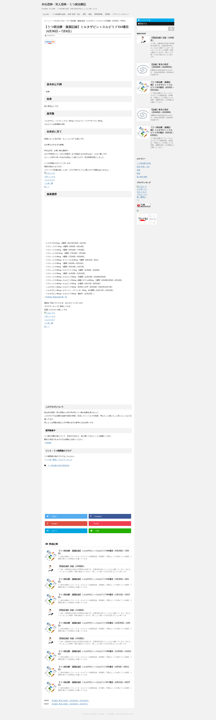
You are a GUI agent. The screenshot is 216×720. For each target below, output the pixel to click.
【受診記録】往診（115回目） (71, 610)
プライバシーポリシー (121, 14)
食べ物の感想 (142, 177)
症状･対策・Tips (74, 14)
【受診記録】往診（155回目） (71, 566)
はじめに (46, 14)
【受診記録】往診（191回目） (71, 638)
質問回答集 (98, 14)
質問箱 (107, 14)
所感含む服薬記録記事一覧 (56, 297)
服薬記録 (65, 465)
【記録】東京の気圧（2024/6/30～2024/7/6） (70, 704)
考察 (84, 14)
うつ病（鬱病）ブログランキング (59, 460)
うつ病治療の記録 (58, 14)
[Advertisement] (88, 62)
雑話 (90, 14)
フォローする (145, 20)
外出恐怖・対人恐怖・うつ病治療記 (64, 4)
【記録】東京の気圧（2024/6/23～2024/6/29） (70, 701)
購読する (143, 24)
